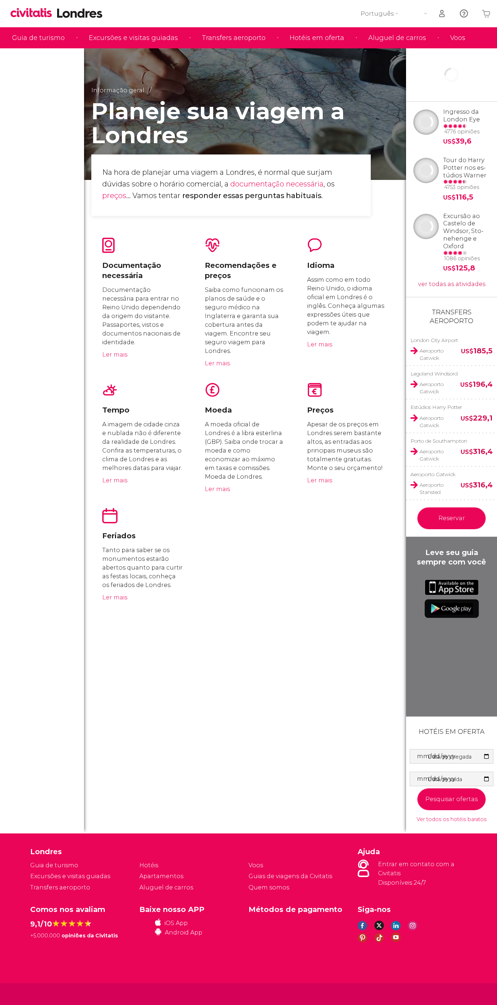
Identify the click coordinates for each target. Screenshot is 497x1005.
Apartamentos (161, 876)
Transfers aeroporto (234, 38)
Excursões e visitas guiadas (133, 38)
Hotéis (148, 865)
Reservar (451, 518)
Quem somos (269, 887)
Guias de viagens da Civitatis (290, 876)
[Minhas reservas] (442, 13)
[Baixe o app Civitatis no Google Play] (452, 608)
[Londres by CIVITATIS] (34, 13)
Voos (457, 38)
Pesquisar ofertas (451, 799)
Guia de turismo (38, 38)
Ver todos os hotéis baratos (451, 819)
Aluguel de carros (397, 38)
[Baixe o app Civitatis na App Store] (452, 587)
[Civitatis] (48, 993)
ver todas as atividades (451, 284)
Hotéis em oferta (317, 38)
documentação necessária (276, 184)
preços (114, 195)
